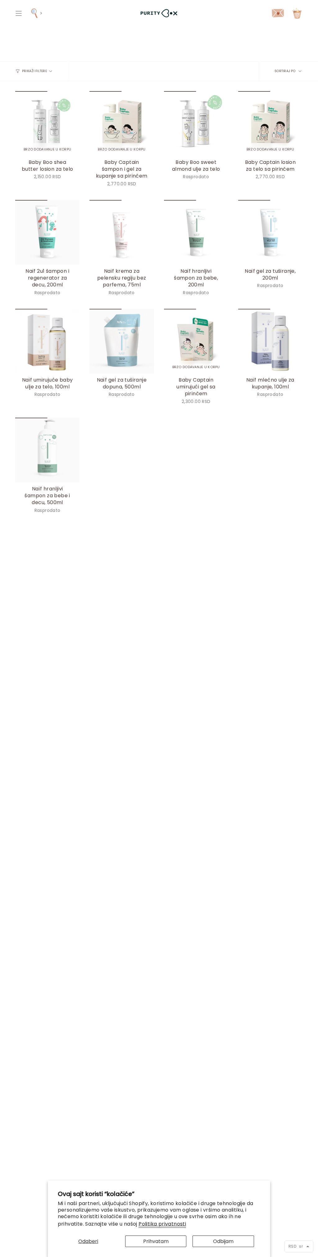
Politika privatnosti (162, 1223)
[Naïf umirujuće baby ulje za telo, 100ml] (47, 341)
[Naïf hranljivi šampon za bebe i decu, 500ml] (47, 450)
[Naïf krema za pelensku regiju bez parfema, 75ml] (121, 232)
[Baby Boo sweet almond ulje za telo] (196, 123)
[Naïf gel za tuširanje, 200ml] (270, 232)
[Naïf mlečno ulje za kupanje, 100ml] (270, 341)
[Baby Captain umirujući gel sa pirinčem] (196, 341)
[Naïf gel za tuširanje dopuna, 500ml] (121, 341)
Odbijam (223, 1241)
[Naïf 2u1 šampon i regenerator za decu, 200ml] (47, 232)
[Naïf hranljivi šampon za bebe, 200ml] (196, 232)
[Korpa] (297, 13)
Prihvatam (156, 1241)
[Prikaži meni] (18, 13)
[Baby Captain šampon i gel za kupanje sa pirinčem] (121, 123)
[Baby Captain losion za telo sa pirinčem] (270, 123)
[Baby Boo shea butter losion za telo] (47, 123)
